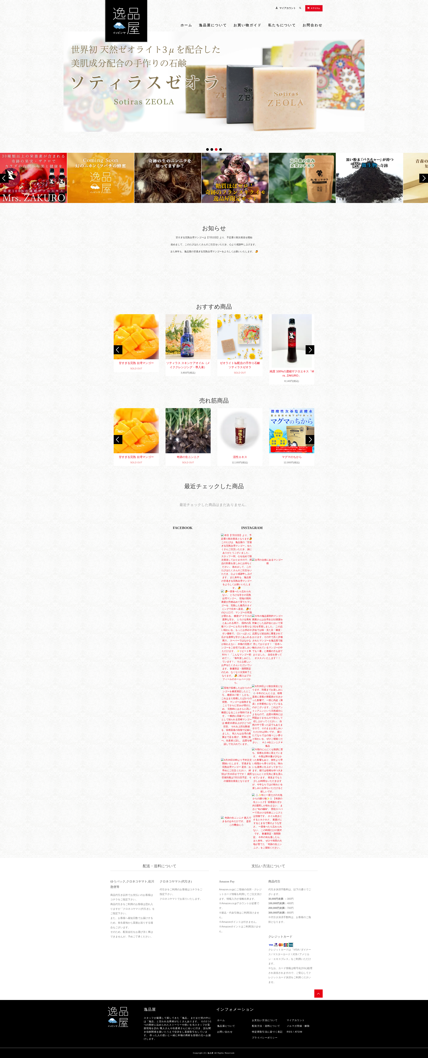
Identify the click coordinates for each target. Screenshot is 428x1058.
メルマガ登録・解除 (298, 1026)
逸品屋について (213, 25)
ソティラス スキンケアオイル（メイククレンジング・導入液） (188, 365)
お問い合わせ (225, 1031)
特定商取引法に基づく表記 (267, 1031)
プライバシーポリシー (265, 1037)
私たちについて (282, 25)
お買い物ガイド (247, 25)
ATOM (298, 1031)
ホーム (187, 25)
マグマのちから (292, 457)
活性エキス (240, 457)
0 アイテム (315, 8)
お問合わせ (313, 25)
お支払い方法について (265, 1020)
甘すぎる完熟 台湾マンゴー (136, 363)
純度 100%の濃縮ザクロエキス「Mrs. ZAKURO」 (292, 373)
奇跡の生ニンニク (188, 457)
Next (423, 178)
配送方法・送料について (266, 1026)
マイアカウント (287, 8)
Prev (4, 178)
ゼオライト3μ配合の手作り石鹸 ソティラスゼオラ (241, 365)
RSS (289, 1031)
